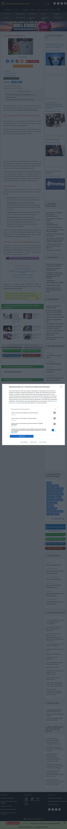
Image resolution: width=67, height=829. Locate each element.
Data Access (33, 442)
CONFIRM (22, 436)
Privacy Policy (42, 442)
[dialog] (33, 414)
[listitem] (33, 409)
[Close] (61, 387)
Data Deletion (24, 442)
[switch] (54, 413)
